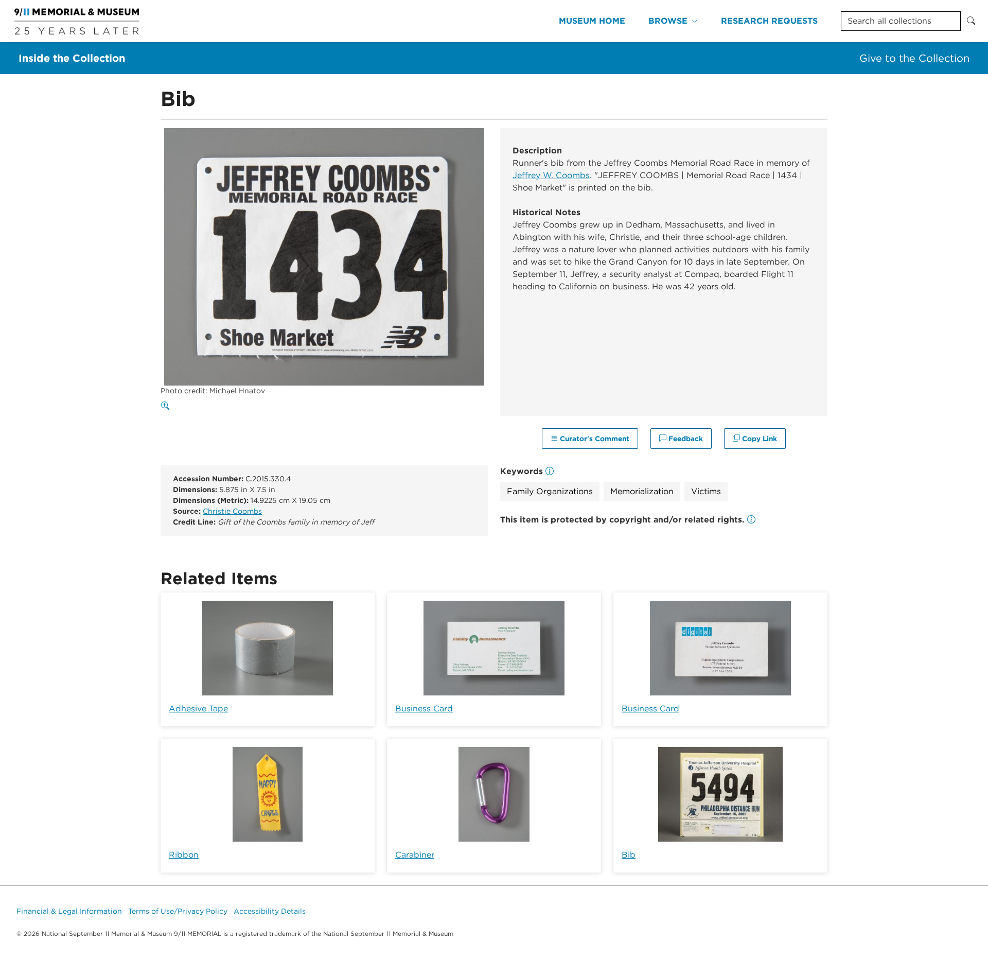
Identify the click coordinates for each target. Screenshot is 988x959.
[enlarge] (167, 406)
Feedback (684, 438)
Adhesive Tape (198, 708)
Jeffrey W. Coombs (551, 175)
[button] (751, 520)
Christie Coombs (232, 511)
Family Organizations (550, 491)
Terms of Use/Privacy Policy (177, 911)
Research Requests (769, 21)
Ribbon (184, 855)
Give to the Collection (914, 58)
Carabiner (414, 855)
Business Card (424, 708)
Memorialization (642, 491)
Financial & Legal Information (69, 911)
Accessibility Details (270, 911)
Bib (629, 855)
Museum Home (592, 21)
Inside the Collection (72, 58)
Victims (706, 491)
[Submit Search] (971, 21)
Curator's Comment (593, 438)
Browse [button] (667, 21)
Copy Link (758, 438)
